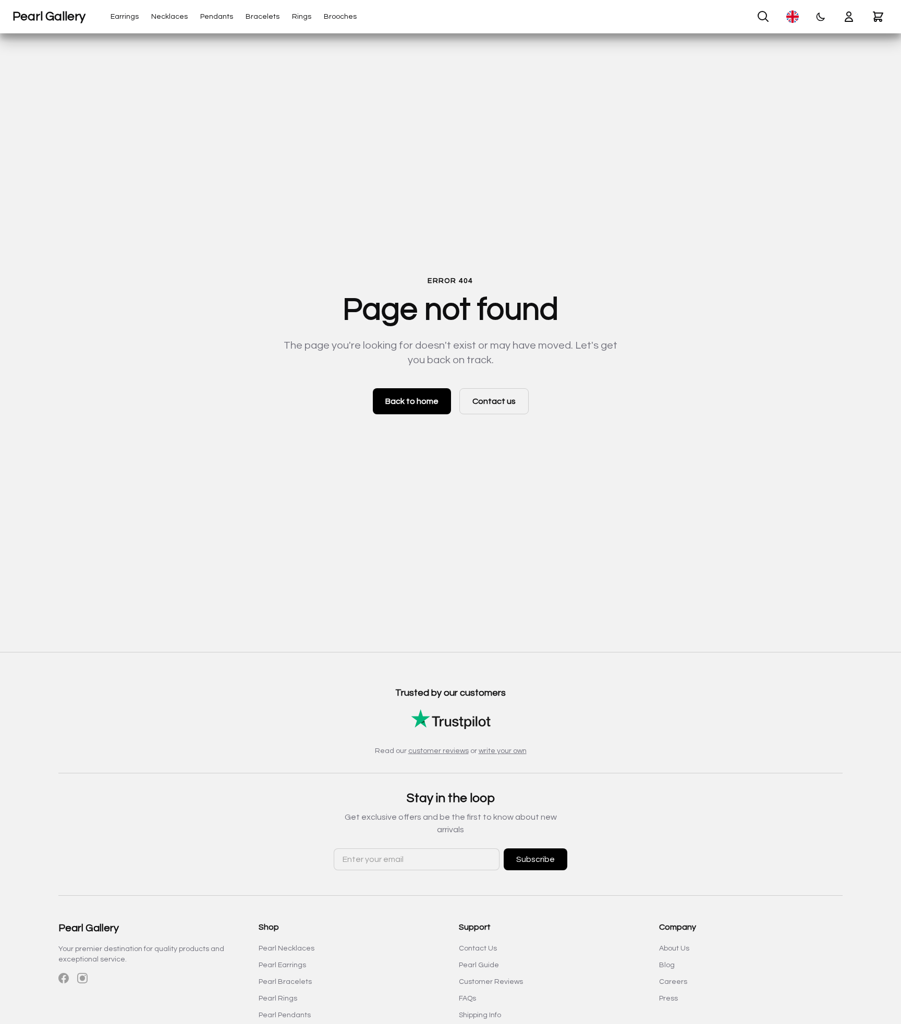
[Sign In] (848, 16)
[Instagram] (82, 978)
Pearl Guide (479, 965)
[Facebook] (63, 978)
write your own (503, 751)
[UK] (792, 16)
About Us (674, 948)
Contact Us (478, 948)
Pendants (216, 16)
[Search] (763, 16)
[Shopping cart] (878, 16)
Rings (301, 16)
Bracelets (262, 16)
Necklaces (169, 16)
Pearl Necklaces (286, 948)
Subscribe (535, 859)
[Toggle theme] (820, 16)
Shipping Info (480, 1015)
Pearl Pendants (285, 1015)
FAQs (467, 998)
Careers (673, 981)
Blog (667, 965)
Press (668, 998)
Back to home (412, 401)
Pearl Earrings (282, 965)
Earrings (125, 16)
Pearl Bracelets (285, 981)
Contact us (494, 401)
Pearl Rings (278, 998)
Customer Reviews (491, 981)
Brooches (340, 16)
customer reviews (438, 751)
